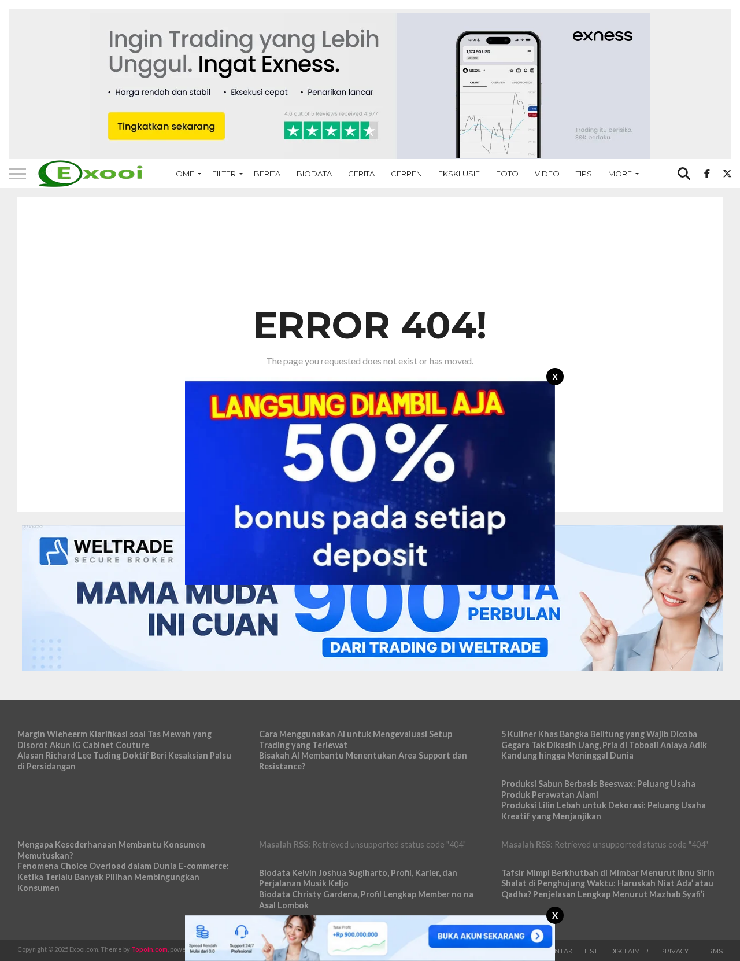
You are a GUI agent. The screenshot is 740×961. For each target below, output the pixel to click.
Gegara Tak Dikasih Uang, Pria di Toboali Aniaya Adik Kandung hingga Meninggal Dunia (604, 750)
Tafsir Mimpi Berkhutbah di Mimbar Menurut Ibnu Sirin (608, 873)
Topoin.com (149, 949)
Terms (711, 951)
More (620, 173)
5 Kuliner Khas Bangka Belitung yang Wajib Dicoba (599, 734)
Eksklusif (459, 173)
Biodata (314, 173)
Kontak (559, 951)
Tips (584, 173)
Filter (224, 173)
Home (182, 173)
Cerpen (406, 173)
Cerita (361, 173)
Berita (267, 173)
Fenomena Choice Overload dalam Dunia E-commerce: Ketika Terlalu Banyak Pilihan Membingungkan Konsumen (123, 876)
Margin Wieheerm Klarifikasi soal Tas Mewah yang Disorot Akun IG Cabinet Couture (114, 739)
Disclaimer (629, 951)
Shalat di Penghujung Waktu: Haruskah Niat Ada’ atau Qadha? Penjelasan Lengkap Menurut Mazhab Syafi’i (607, 888)
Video (547, 173)
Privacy (674, 951)
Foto (507, 173)
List (591, 951)
